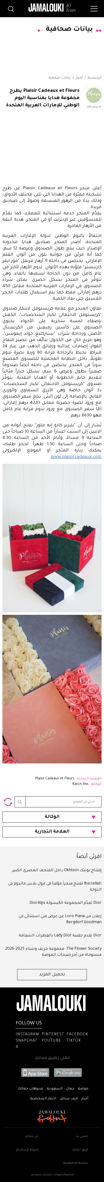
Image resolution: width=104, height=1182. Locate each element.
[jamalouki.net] (52, 7)
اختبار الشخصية (43, 1099)
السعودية (54, 1089)
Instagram (27, 1034)
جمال (70, 1089)
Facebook (77, 1034)
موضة (83, 1089)
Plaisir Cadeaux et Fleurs (54, 779)
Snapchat (26, 1041)
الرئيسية (95, 78)
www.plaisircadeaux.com (76, 457)
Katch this (80, 784)
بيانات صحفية (59, 78)
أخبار (79, 78)
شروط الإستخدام (27, 1150)
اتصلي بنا (82, 1136)
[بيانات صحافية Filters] (8, 801)
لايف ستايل (69, 1099)
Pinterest (53, 1034)
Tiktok (74, 1041)
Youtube (51, 1041)
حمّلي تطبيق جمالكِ (52, 1058)
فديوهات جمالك (30, 1089)
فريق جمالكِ (80, 1150)
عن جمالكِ (31, 1136)
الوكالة (52, 817)
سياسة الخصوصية (75, 1163)
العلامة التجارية (52, 831)
